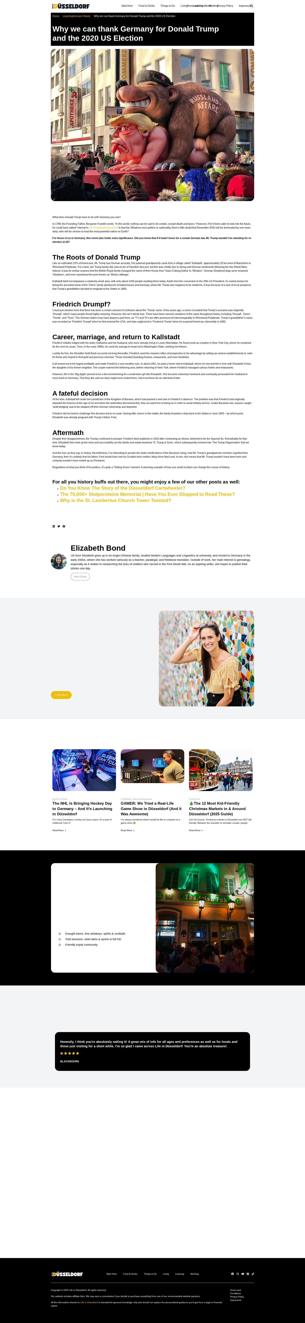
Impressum (245, 5)
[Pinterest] (248, 1274)
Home (55, 16)
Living (184, 5)
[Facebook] (232, 1274)
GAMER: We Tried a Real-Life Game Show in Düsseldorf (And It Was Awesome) (151, 808)
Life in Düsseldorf (89, 1302)
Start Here (127, 5)
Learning (198, 5)
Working (213, 5)
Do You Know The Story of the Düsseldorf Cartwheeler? (122, 488)
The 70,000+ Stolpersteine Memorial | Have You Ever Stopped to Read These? (147, 494)
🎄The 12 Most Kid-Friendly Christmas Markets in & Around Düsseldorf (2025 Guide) (217, 808)
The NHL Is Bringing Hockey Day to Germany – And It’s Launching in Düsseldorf (82, 808)
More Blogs (80, 576)
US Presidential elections (103, 227)
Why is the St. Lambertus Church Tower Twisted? (115, 500)
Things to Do (167, 5)
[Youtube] (242, 1274)
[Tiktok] (253, 1274)
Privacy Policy (225, 5)
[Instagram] (237, 1274)
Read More (58, 830)
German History (81, 16)
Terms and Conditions (235, 1292)
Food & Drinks (147, 5)
